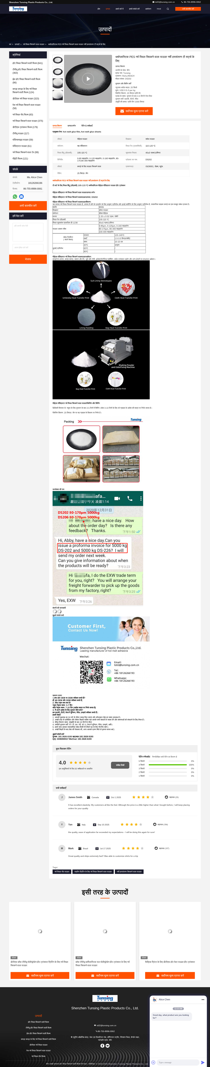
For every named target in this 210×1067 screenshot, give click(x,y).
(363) (27, 71)
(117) (21, 133)
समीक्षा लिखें (120, 765)
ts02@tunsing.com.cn (165, 2)
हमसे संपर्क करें (134, 9)
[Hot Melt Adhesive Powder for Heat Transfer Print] (88, 79)
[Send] (203, 1062)
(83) (23, 114)
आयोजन (148, 9)
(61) (22, 146)
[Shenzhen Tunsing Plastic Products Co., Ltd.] (18, 8)
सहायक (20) (174, 797)
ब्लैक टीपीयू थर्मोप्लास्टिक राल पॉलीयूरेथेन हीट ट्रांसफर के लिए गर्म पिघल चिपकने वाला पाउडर (38, 964)
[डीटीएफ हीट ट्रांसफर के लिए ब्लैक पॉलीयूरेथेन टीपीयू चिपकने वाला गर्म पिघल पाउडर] (170, 931)
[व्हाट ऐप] (15, 197)
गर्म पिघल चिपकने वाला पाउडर (33, 44)
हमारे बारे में (119, 9)
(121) (20, 158)
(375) (28, 121)
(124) (25, 91)
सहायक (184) (163, 824)
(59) (23, 140)
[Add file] (153, 1062)
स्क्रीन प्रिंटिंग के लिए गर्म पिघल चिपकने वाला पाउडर (93, 871)
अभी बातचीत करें (188, 9)
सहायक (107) (164, 848)
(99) (26, 152)
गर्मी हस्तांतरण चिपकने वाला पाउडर (129, 871)
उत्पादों (17, 44)
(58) (26, 107)
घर (10, 44)
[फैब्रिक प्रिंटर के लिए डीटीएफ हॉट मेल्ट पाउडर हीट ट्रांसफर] (105, 931)
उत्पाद (108, 9)
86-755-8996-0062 (192, 2)
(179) (25, 127)
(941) (28, 63)
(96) (26, 81)
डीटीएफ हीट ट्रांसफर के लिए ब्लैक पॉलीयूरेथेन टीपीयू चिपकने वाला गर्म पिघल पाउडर (169, 964)
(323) (26, 98)
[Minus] (203, 999)
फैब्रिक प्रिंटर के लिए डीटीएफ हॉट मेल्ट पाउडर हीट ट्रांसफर (105, 962)
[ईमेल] (21, 196)
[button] (14, 938)
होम (99, 9)
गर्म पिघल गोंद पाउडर (62, 871)
